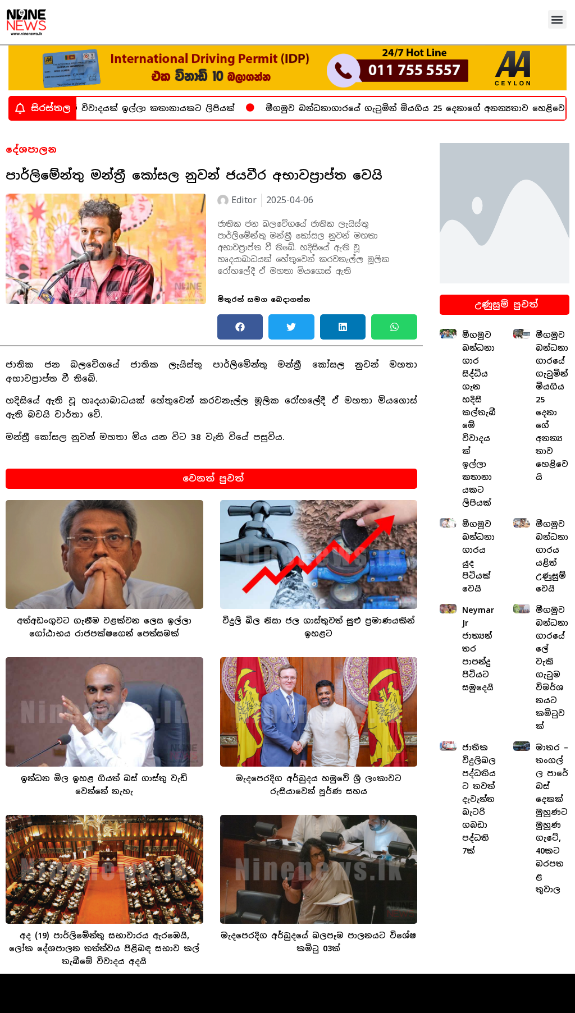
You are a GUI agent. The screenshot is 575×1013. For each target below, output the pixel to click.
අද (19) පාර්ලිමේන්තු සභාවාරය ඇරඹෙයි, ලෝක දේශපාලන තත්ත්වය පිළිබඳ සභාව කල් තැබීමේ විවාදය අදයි (104, 948)
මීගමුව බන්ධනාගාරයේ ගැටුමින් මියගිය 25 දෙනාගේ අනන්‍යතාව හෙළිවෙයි (396, 108)
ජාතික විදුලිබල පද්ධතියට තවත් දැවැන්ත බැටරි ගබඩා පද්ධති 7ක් (479, 799)
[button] (557, 19)
